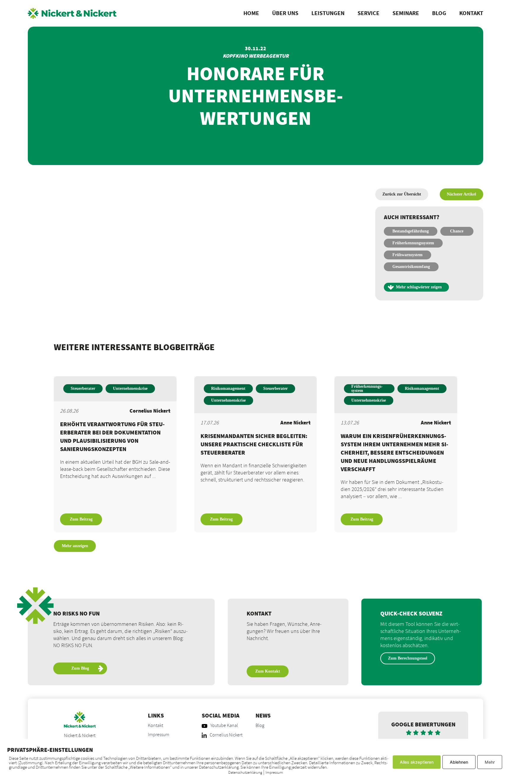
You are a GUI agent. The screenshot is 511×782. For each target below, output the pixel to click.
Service (368, 13)
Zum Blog (80, 668)
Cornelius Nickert (226, 735)
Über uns (285, 13)
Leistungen (328, 13)
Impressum (158, 735)
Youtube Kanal (224, 726)
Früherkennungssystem (413, 243)
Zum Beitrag (81, 519)
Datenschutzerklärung (245, 772)
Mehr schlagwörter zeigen (419, 287)
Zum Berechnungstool (407, 658)
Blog (439, 13)
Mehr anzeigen (75, 546)
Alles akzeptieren (417, 762)
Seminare (405, 13)
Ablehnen (459, 762)
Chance (456, 231)
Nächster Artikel (461, 194)
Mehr (490, 762)
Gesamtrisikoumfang (411, 266)
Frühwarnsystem (407, 255)
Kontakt (471, 13)
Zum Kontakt (267, 671)
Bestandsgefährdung (410, 231)
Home (251, 13)
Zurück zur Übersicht (401, 194)
